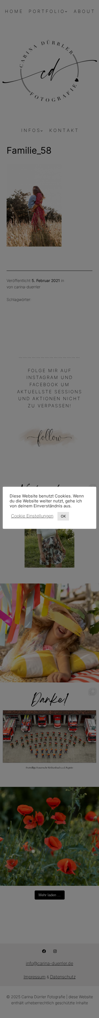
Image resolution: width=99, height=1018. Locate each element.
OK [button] (63, 516)
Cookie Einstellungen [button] (32, 516)
